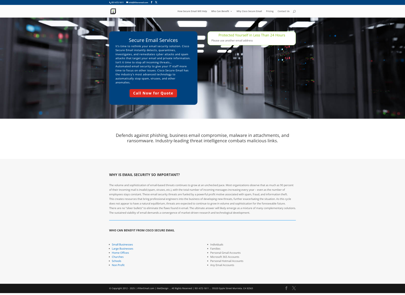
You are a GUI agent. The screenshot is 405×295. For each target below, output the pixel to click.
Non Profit (118, 265)
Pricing (270, 11)
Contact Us (284, 11)
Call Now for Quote (153, 93)
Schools (116, 261)
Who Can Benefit (220, 11)
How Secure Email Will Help (192, 11)
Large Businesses (122, 248)
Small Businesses (122, 244)
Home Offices (120, 252)
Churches (118, 257)
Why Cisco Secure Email (249, 11)
